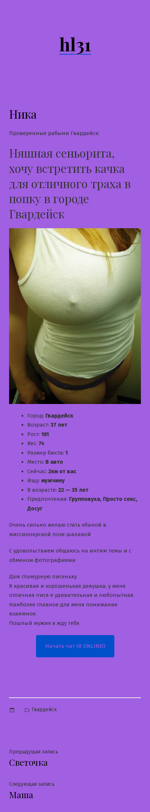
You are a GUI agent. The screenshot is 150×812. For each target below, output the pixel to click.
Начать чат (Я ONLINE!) (75, 646)
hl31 (75, 44)
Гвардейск (44, 709)
